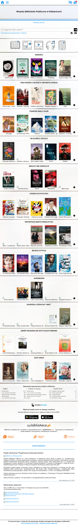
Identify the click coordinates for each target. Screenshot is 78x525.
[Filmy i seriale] (39, 50)
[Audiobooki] (27, 50)
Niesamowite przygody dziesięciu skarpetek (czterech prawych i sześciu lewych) (45, 394)
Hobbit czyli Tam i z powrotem (9, 394)
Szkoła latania (5, 391)
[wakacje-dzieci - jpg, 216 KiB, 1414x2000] (10, 495)
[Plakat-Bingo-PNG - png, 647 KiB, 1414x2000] (11, 498)
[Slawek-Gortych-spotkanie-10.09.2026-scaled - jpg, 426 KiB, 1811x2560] (19, 494)
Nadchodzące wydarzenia (12, 485)
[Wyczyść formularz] (71, 33)
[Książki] (15, 50)
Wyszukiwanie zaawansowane (10, 33)
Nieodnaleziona (5, 396)
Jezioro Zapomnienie (57, 392)
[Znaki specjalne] (75, 33)
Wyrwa (28, 397)
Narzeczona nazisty (56, 397)
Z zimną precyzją (56, 394)
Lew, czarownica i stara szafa (9, 392)
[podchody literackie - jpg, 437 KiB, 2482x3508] (11, 501)
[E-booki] (62, 50)
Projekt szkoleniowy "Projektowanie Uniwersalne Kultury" (24, 453)
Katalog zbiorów (39, 22)
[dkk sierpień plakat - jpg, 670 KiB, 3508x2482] (11, 492)
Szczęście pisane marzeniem (59, 396)
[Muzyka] (50, 50)
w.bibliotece (48, 429)
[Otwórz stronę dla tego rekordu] (9, 68)
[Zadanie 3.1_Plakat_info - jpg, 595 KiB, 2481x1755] (13, 455)
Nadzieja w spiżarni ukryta (58, 391)
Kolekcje (24, 33)
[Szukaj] (75, 29)
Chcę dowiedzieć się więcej (29, 523)
